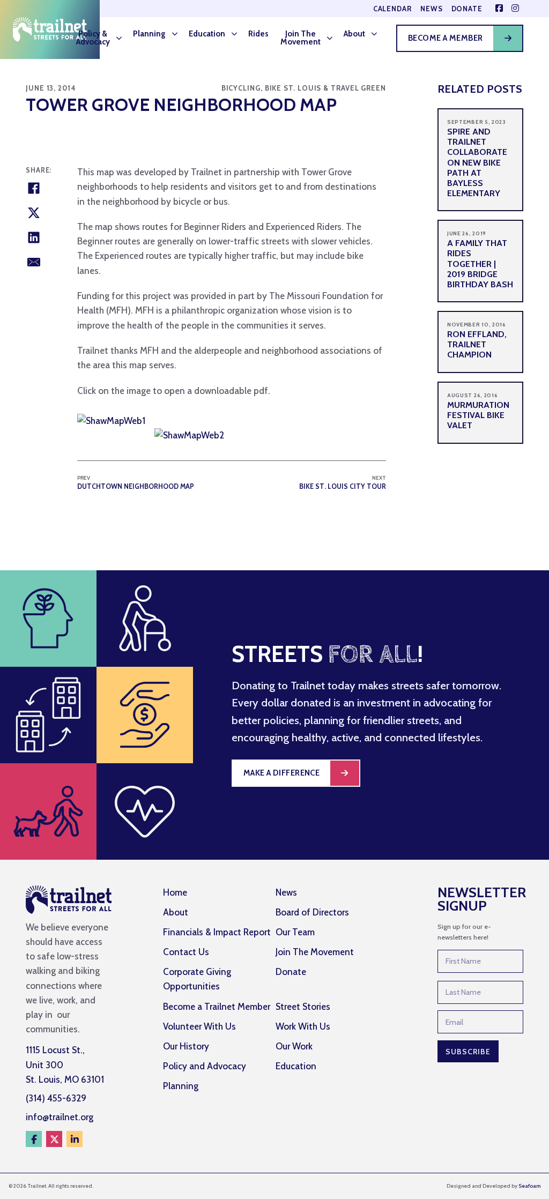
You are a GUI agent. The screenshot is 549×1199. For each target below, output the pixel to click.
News (431, 8)
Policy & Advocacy (93, 38)
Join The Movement (300, 38)
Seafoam (529, 1185)
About (354, 34)
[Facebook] (34, 188)
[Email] (34, 262)
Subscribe (468, 1051)
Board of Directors (312, 912)
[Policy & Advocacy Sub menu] (122, 38)
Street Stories (303, 1006)
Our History (186, 1046)
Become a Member (445, 38)
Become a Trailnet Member (216, 1006)
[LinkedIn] (34, 237)
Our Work (294, 1046)
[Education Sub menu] (237, 34)
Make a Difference (281, 773)
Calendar (392, 8)
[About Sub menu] (377, 34)
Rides (258, 34)
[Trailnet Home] (50, 29)
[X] (34, 213)
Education (207, 34)
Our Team (295, 932)
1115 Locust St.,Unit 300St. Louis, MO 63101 (65, 1064)
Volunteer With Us (199, 1026)
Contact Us (186, 952)
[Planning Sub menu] (178, 34)
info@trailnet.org (59, 1117)
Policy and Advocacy (204, 1066)
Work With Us (303, 1026)
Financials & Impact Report (217, 932)
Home (175, 892)
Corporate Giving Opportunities (197, 979)
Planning (149, 34)
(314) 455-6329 (56, 1098)
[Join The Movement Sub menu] (333, 38)
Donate (467, 8)
